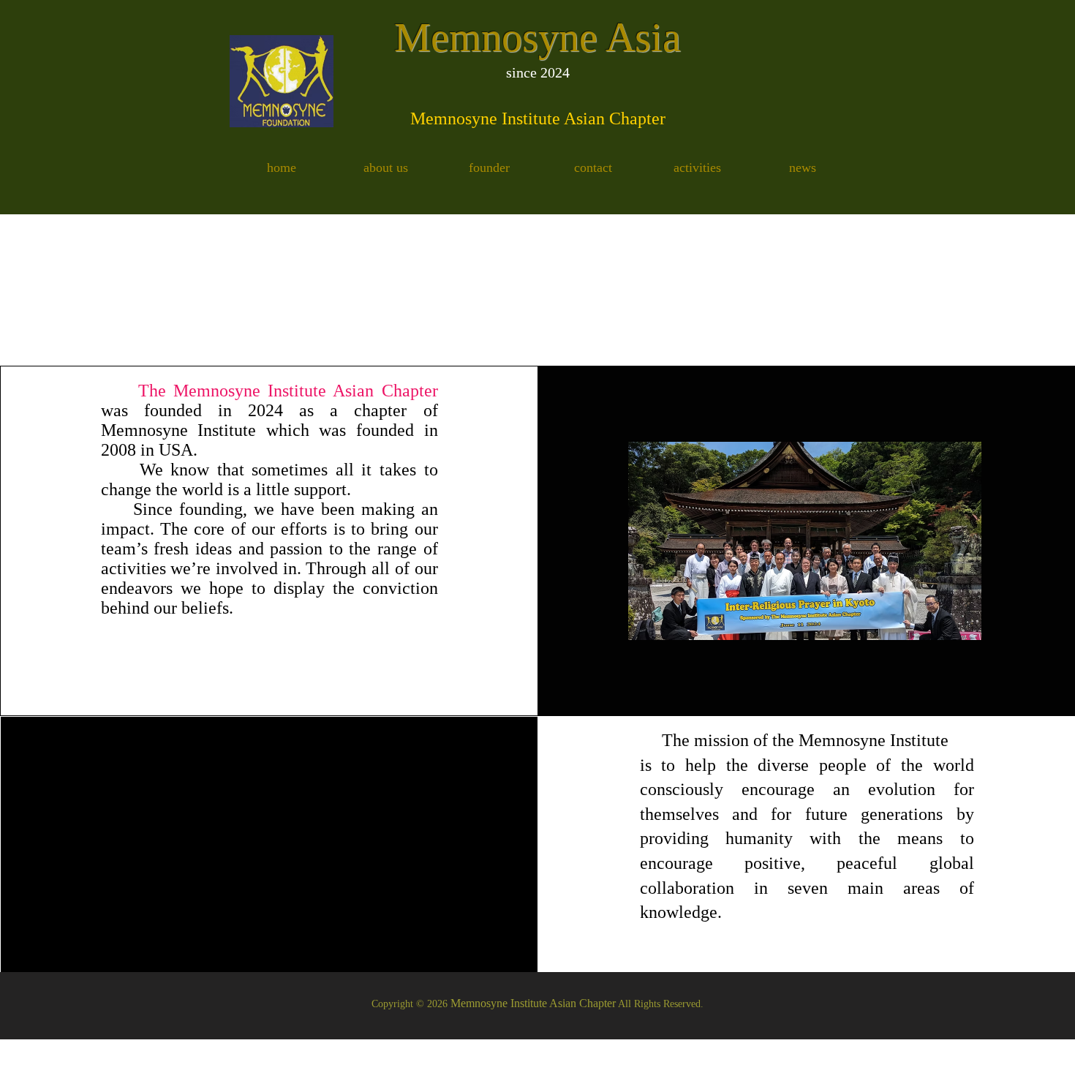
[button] (385, 168)
